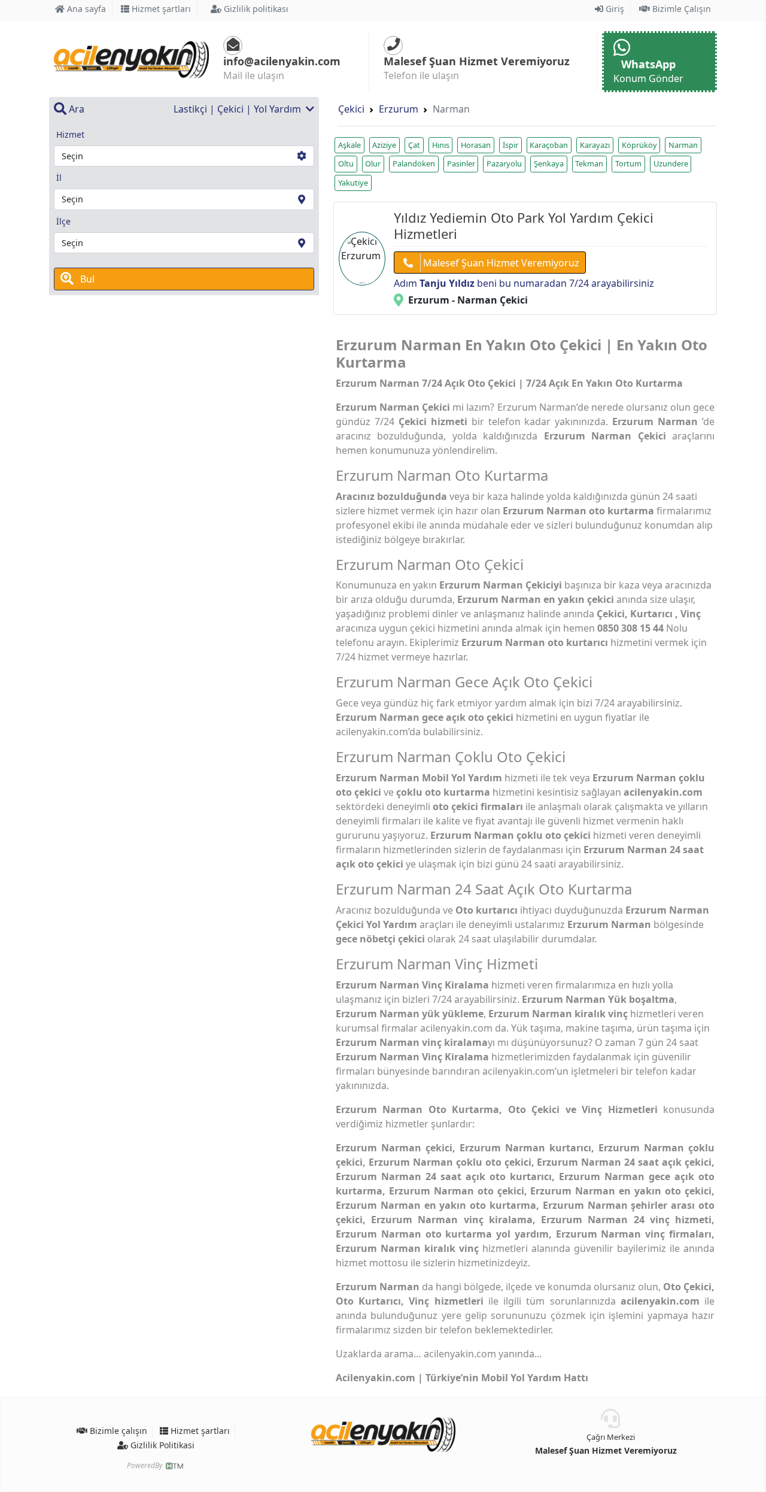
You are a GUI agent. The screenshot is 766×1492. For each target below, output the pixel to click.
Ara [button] (75, 109)
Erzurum (398, 109)
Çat (414, 145)
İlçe (63, 221)
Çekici (351, 109)
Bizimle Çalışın (680, 8)
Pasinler (461, 163)
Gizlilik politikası (254, 8)
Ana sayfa (85, 8)
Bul (86, 279)
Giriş (613, 8)
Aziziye (384, 145)
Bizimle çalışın (117, 1430)
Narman (683, 145)
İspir (510, 145)
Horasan (476, 145)
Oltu (346, 163)
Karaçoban (549, 145)
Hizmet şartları (160, 8)
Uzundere (670, 163)
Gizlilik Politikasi (161, 1445)
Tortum (628, 163)
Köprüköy (639, 145)
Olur (373, 163)
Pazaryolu (504, 163)
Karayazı (595, 145)
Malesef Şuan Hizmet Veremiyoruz (500, 262)
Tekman (589, 163)
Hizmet (70, 134)
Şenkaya (549, 163)
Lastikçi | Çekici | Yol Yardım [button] (238, 109)
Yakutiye (353, 182)
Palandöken (414, 163)
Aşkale (349, 145)
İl (59, 177)
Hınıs (440, 145)
